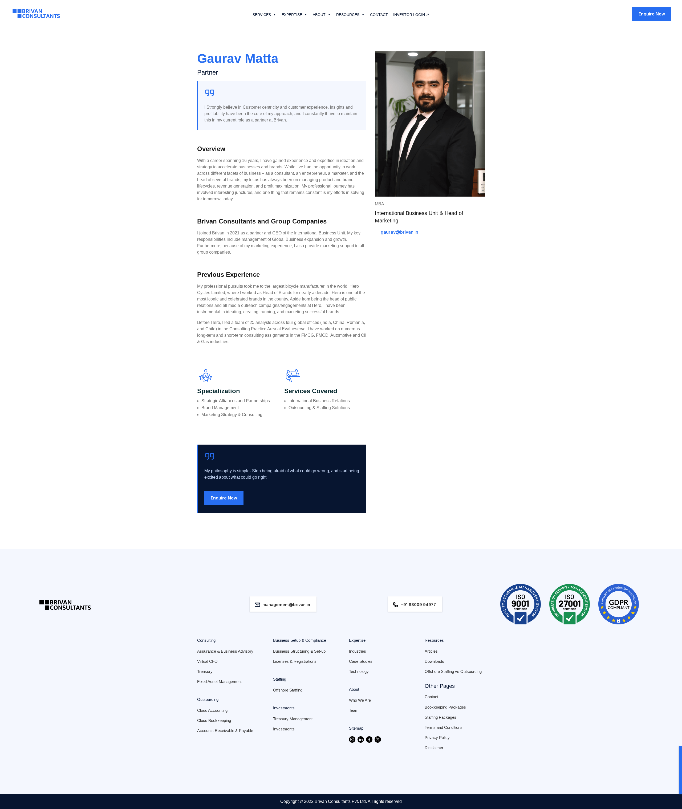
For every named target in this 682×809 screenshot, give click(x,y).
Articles (431, 651)
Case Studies (360, 661)
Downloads (434, 661)
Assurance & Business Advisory (225, 651)
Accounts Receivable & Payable (225, 730)
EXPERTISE (292, 15)
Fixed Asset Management (219, 681)
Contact (431, 696)
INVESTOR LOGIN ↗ (411, 15)
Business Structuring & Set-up (299, 651)
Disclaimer (434, 747)
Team (354, 710)
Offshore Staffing (287, 690)
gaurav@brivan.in (399, 232)
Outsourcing (207, 699)
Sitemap (356, 728)
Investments (284, 708)
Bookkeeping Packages (445, 707)
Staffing (279, 679)
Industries (357, 651)
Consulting (206, 640)
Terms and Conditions (443, 727)
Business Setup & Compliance (299, 640)
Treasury (205, 671)
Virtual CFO (207, 661)
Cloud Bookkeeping (214, 720)
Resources (434, 640)
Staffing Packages (440, 717)
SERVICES (262, 15)
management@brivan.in (286, 604)
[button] (273, 15)
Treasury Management (292, 719)
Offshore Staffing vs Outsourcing (453, 671)
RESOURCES (347, 15)
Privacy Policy (437, 737)
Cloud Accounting (212, 710)
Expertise (357, 640)
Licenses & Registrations (294, 661)
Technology (359, 671)
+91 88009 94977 (418, 604)
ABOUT (319, 15)
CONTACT (379, 15)
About (354, 689)
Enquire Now (652, 14)
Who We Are (360, 700)
